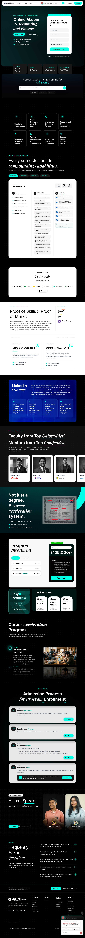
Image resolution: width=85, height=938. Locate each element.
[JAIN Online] (8, 3)
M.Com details (43, 92)
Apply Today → (19, 34)
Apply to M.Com (34, 92)
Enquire (70, 3)
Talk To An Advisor (32, 34)
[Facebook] (13, 910)
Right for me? (51, 92)
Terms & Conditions (72, 912)
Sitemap (57, 928)
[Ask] (64, 88)
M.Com (24, 15)
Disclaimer (70, 915)
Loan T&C (70, 910)
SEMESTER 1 (13, 175)
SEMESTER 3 (34, 175)
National (15, 558)
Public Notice (71, 903)
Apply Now (78, 3)
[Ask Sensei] (63, 3)
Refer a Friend (28, 3)
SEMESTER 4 (45, 175)
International (25, 558)
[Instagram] (17, 910)
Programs (19, 3)
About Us (34, 902)
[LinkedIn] (21, 910)
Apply (64, 929)
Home (14, 15)
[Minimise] (81, 918)
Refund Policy (71, 908)
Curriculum (69, 929)
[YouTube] (24, 910)
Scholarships (35, 908)
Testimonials (35, 906)
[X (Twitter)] (9, 910)
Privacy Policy (71, 906)
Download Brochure (25, 826)
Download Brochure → (59, 49)
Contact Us (46, 899)
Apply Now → (68, 719)
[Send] (81, 933)
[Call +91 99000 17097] (82, 913)
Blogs (33, 904)
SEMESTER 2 (23, 175)
